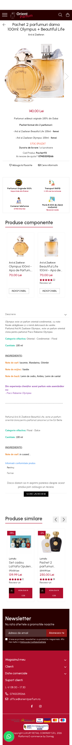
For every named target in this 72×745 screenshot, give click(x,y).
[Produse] (4, 15)
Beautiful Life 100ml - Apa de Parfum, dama (50, 268)
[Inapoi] (2, 25)
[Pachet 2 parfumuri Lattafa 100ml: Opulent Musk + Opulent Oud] (51, 542)
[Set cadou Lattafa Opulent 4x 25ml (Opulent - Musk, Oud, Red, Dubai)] (20, 542)
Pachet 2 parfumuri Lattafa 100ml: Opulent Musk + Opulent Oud (51, 564)
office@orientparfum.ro (24, 699)
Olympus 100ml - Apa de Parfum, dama (20, 268)
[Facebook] (32, 707)
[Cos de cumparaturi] (67, 15)
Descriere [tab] (10, 314)
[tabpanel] (36, 73)
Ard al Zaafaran (36, 34)
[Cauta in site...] (60, 15)
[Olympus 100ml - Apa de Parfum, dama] (20, 246)
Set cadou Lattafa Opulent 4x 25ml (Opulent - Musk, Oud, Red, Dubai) (20, 564)
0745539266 (17, 694)
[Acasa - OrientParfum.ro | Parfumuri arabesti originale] (21, 15)
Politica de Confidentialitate (33, 642)
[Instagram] (40, 707)
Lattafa (12, 558)
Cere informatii (49, 165)
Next (66, 76)
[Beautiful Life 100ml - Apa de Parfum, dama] (51, 246)
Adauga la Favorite (22, 165)
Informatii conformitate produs (20, 463)
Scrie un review (36, 493)
